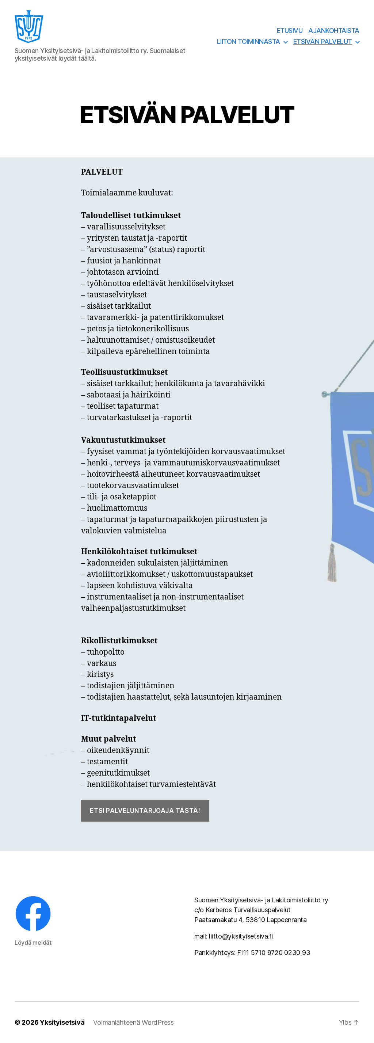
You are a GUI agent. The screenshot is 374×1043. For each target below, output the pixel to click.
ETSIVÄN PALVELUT (322, 41)
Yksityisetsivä (62, 1022)
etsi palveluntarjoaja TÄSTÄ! (145, 810)
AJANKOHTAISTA (333, 30)
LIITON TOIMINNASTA (248, 41)
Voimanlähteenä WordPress (133, 1022)
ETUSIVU (290, 30)
